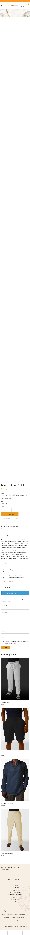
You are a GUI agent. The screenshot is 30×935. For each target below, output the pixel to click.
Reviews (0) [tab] (7, 587)
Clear (2, 506)
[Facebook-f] (1, 1)
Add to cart (11, 514)
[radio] (3, 495)
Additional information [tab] (10, 564)
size (2, 501)
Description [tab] (7, 535)
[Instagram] (3, 1)
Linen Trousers (5, 702)
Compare (16, 518)
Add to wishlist (6, 518)
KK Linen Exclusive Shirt (7, 803)
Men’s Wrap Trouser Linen (7, 853)
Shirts (16, 526)
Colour (3, 493)
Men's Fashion (10, 526)
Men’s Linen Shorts (6, 753)
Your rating (4, 605)
